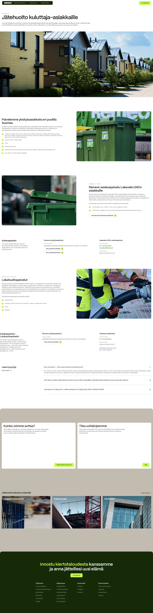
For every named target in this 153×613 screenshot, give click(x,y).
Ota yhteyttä (145, 3)
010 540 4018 (106, 245)
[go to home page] (8, 3)
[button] (97, 368)
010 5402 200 (106, 339)
